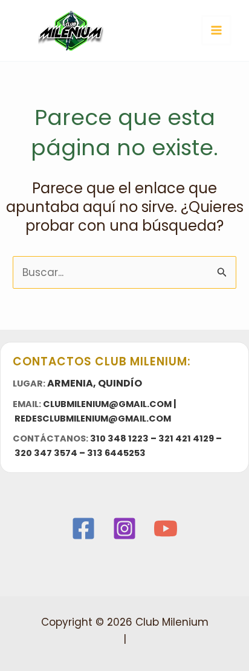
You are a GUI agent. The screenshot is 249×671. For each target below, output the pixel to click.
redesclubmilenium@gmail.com (93, 419)
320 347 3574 (46, 453)
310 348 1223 (119, 438)
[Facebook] (83, 528)
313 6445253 (116, 453)
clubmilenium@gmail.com (107, 404)
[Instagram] (124, 528)
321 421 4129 (186, 438)
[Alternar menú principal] (216, 30)
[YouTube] (166, 528)
